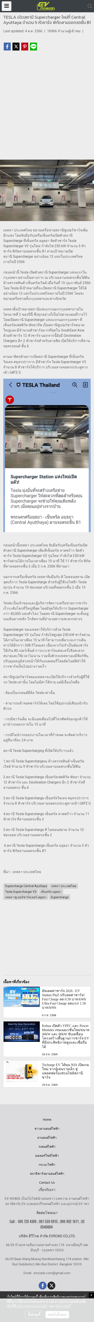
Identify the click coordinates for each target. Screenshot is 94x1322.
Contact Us (47, 1182)
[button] (88, 6)
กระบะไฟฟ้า (47, 1164)
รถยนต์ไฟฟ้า (47, 1146)
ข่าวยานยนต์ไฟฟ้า (47, 1128)
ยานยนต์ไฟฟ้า (47, 1137)
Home (47, 1119)
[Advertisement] (47, 107)
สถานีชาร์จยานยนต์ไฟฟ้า (47, 1173)
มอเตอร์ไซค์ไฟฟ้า (47, 1155)
